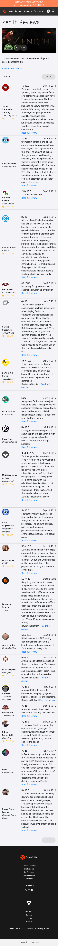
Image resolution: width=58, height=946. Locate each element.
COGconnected (9, 292)
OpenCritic (13, 928)
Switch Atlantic (9, 166)
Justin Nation (8, 645)
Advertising (29, 912)
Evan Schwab (8, 411)
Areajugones (7, 379)
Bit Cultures (7, 414)
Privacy (29, 921)
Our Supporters (29, 875)
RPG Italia (6, 699)
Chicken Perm (9, 163)
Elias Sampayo (9, 669)
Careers (29, 915)
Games (18, 11)
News (11, 11)
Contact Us (29, 878)
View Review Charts (12, 68)
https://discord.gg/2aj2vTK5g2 (29, 5)
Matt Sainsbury (9, 475)
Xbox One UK (8, 715)
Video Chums (8, 203)
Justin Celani (8, 560)
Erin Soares (8, 289)
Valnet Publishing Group (39, 928)
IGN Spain (6, 672)
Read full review (29, 132)
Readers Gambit (9, 442)
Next (48, 76)
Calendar (28, 11)
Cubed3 (5, 250)
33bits (5, 610)
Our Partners (29, 869)
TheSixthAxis (8, 333)
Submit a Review (29, 866)
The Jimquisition (9, 115)
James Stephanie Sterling (7, 109)
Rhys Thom (7, 439)
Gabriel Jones (9, 247)
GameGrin (6, 738)
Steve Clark (7, 712)
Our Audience (29, 872)
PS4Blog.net (7, 772)
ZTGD (4, 563)
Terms (29, 918)
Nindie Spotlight (9, 648)
